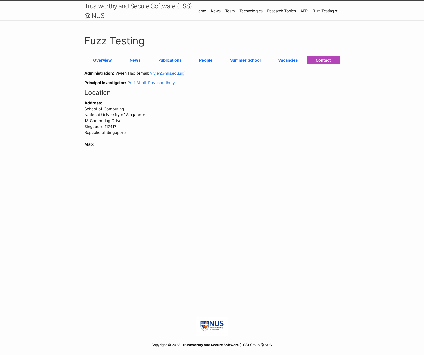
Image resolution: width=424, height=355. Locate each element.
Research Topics (281, 10)
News (216, 10)
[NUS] (212, 325)
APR (304, 10)
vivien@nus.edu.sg (167, 73)
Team (230, 10)
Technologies (251, 10)
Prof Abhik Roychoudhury (151, 82)
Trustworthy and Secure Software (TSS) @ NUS (138, 10)
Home (201, 10)
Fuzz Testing (323, 10)
